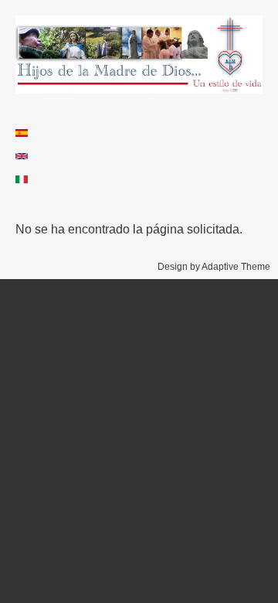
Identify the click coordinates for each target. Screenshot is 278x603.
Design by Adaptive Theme (214, 266)
